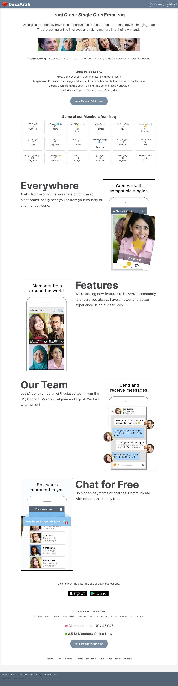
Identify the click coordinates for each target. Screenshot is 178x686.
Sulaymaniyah (68, 616)
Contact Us (23, 674)
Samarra (82, 616)
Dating (49, 658)
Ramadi (104, 616)
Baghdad (93, 616)
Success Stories (8, 674)
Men (59, 658)
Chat (109, 658)
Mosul (56, 616)
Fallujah (140, 616)
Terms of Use (50, 674)
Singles (79, 658)
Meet (118, 658)
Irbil (132, 616)
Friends (128, 658)
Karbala (123, 616)
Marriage (91, 658)
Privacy (39, 674)
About (32, 674)
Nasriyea (38, 616)
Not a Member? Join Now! (89, 101)
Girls (101, 658)
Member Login (156, 4)
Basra (47, 616)
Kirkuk (114, 616)
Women (68, 658)
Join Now (171, 4)
